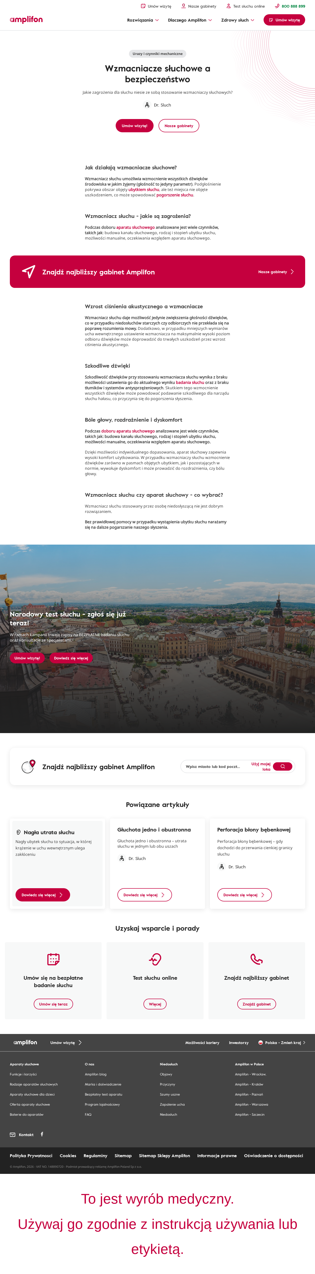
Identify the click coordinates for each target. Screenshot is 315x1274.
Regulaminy (95, 1155)
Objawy (166, 1074)
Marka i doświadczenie (103, 1084)
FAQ (88, 1114)
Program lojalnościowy (102, 1104)
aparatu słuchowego (135, 227)
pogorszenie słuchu (175, 195)
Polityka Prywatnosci (31, 1155)
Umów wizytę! (27, 658)
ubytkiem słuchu (143, 189)
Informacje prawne (217, 1155)
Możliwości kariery (202, 1043)
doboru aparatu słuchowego (128, 431)
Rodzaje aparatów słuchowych (34, 1084)
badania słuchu (190, 382)
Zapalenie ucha (172, 1104)
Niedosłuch (168, 1114)
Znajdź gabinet (257, 1004)
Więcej (155, 1004)
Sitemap (123, 1155)
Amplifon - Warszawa (251, 1104)
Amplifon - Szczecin (250, 1114)
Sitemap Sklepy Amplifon (164, 1155)
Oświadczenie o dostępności (273, 1155)
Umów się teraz (53, 1004)
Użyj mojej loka (261, 766)
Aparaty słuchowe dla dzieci (32, 1094)
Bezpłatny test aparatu (103, 1094)
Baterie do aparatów (27, 1114)
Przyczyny (167, 1084)
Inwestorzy (239, 1043)
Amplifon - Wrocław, (250, 1074)
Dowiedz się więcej (71, 658)
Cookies (68, 1155)
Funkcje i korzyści (23, 1074)
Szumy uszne (170, 1094)
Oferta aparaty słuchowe (30, 1104)
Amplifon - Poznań (249, 1094)
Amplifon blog (95, 1074)
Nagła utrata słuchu (23, 35)
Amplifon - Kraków (249, 1084)
